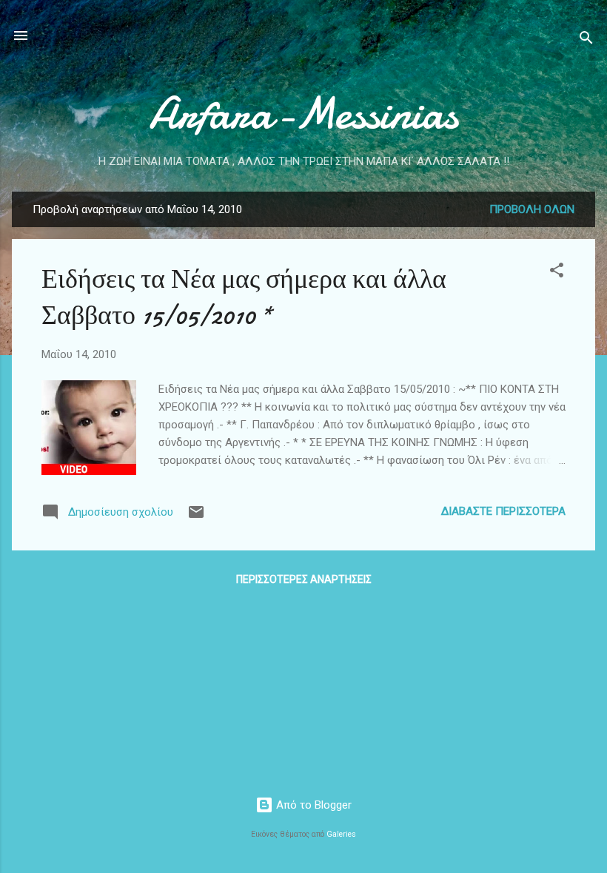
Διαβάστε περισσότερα (503, 511)
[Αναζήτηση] (586, 40)
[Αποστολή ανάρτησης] (196, 517)
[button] (557, 272)
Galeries (341, 834)
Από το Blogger (312, 805)
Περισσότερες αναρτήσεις (304, 579)
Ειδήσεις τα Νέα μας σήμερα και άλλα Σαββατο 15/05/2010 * (243, 297)
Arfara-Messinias (303, 113)
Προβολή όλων (531, 209)
